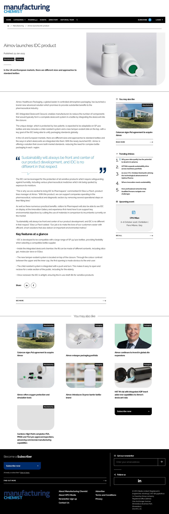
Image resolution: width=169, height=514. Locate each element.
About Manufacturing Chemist (73, 491)
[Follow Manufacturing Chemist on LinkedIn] (140, 481)
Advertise (100, 491)
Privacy (99, 499)
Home (8, 20)
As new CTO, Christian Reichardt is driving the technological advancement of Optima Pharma (137, 175)
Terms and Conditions (106, 495)
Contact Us (64, 503)
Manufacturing (9, 59)
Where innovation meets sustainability (136, 182)
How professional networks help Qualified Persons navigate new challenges (133, 191)
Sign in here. (25, 473)
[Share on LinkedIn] (26, 285)
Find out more (10, 480)
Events (43, 20)
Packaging (19, 59)
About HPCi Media (67, 495)
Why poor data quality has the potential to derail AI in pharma (136, 160)
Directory (53, 20)
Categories (18, 20)
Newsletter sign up (68, 499)
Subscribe (142, 20)
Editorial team (67, 20)
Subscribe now (124, 411)
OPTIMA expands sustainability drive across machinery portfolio (135, 167)
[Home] (8, 26)
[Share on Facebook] (33, 285)
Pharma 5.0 (32, 20)
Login (158, 20)
